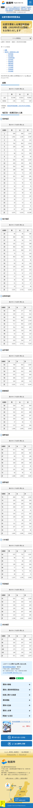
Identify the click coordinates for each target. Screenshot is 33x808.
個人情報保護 (25, 752)
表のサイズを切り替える (16, 89)
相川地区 (10, 56)
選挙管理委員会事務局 (9, 667)
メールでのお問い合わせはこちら (12, 672)
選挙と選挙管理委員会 (11, 690)
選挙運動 (6, 700)
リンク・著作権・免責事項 (11, 752)
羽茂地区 (10, 69)
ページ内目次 (16, 38)
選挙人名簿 (24, 9)
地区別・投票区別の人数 (12, 52)
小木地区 (10, 67)
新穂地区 (10, 61)
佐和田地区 (11, 57)
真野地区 (10, 65)
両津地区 (10, 54)
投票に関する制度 (9, 695)
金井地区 (10, 59)
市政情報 (23, 7)
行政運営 (29, 7)
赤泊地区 (10, 71)
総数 (6, 50)
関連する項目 (8, 716)
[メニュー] (30, 2)
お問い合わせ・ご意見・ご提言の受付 (16, 778)
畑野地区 (10, 63)
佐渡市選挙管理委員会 (14, 9)
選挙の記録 (7, 705)
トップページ (9, 7)
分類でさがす (16, 7)
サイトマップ (22, 754)
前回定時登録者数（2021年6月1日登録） (19, 106)
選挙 (7, 9)
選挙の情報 (7, 684)
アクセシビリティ (11, 754)
